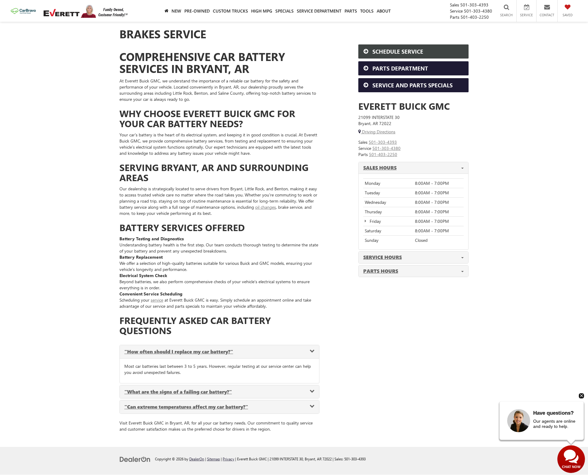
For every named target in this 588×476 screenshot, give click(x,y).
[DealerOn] (135, 459)
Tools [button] (367, 11)
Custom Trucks (230, 11)
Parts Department (399, 68)
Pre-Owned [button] (197, 11)
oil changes (265, 207)
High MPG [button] (261, 11)
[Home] (166, 11)
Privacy (228, 458)
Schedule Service (397, 51)
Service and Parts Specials (412, 85)
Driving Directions (378, 132)
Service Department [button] (319, 11)
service (157, 300)
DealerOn (196, 458)
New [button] (176, 11)
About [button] (384, 11)
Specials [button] (284, 11)
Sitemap (213, 458)
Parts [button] (351, 11)
